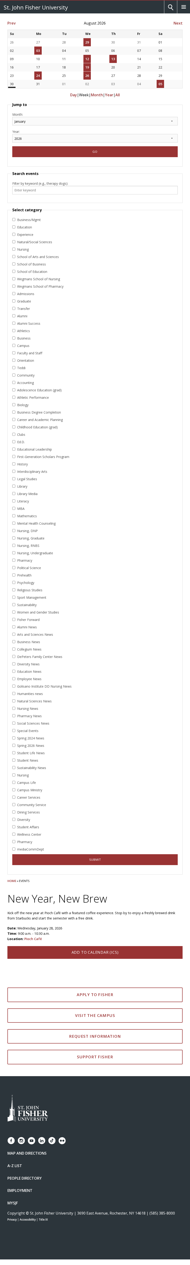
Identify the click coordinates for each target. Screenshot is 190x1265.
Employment (19, 1190)
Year (109, 94)
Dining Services (28, 812)
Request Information (95, 1036)
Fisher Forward (28, 619)
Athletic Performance (33, 397)
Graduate (24, 301)
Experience (25, 234)
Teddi (21, 368)
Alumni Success (28, 323)
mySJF (12, 1203)
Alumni (22, 316)
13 (113, 59)
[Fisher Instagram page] (21, 1140)
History (22, 464)
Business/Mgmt (29, 220)
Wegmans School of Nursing (38, 279)
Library (22, 486)
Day (73, 94)
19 (87, 67)
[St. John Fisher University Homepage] (27, 1108)
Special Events (27, 731)
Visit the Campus (95, 1015)
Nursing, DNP (27, 531)
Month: (17, 114)
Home (11, 881)
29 (87, 42)
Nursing (23, 249)
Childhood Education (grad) (37, 427)
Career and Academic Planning (40, 420)
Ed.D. (21, 442)
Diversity (23, 819)
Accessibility (28, 1219)
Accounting (25, 382)
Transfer (23, 308)
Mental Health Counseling (36, 523)
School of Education (32, 271)
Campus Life (26, 782)
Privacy (12, 1219)
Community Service (31, 805)
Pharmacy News (29, 716)
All (117, 94)
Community (26, 375)
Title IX (43, 1219)
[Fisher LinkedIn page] (41, 1140)
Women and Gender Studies (38, 612)
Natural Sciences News (34, 701)
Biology (22, 405)
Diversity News (28, 664)
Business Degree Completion (39, 412)
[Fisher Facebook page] (11, 1140)
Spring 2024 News (30, 738)
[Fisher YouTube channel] (31, 1140)
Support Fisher (95, 1056)
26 (87, 75)
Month (97, 94)
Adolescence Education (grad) (39, 390)
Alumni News (27, 627)
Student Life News (31, 753)
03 (38, 50)
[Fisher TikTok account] (52, 1140)
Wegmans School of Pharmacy (40, 286)
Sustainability (27, 605)
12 (87, 59)
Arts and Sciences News (35, 634)
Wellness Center (29, 834)
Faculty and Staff (29, 353)
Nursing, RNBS (28, 545)
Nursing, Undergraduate (35, 553)
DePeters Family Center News (39, 656)
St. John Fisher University (36, 7)
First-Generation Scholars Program (43, 457)
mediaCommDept (30, 849)
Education (24, 227)
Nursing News (27, 708)
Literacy (23, 501)
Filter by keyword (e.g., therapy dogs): (40, 183)
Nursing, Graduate (30, 538)
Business (24, 338)
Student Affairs (28, 827)
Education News (29, 671)
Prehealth (24, 575)
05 (160, 84)
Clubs (21, 434)
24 (38, 75)
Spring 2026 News (30, 745)
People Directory (24, 1178)
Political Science (29, 568)
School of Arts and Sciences (38, 257)
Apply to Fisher (95, 994)
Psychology (25, 582)
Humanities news (30, 694)
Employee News (29, 679)
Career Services (28, 797)
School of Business (31, 264)
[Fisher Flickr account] (62, 1140)
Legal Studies (27, 479)
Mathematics (27, 516)
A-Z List (14, 1165)
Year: (16, 131)
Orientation (25, 360)
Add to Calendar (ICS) (95, 952)
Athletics (23, 331)
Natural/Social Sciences (34, 242)
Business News (28, 642)
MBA (21, 508)
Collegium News (29, 649)
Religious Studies (29, 590)
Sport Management (31, 597)
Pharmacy (24, 560)
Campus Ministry (29, 790)
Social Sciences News (33, 723)
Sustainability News (31, 768)
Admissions (25, 294)
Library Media (27, 494)
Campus (23, 345)
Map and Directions (27, 1153)
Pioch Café (33, 939)
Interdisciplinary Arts (32, 471)
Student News (27, 760)
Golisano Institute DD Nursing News (44, 686)
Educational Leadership (34, 449)
